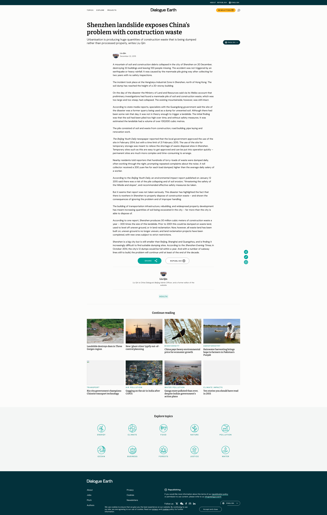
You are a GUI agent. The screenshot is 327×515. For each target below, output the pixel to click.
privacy (155, 509)
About (213, 2)
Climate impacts (213, 387)
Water (225, 456)
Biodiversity (172, 346)
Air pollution (134, 387)
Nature (194, 435)
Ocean (101, 456)
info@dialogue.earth (213, 496)
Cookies (130, 495)
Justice (194, 456)
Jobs (89, 495)
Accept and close (210, 509)
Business (132, 456)
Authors (90, 505)
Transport (93, 387)
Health (163, 296)
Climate (132, 435)
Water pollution (175, 387)
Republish (222, 2)
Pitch (89, 500)
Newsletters (224, 10)
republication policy (220, 494)
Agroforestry (211, 346)
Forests (163, 456)
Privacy (130, 490)
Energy (101, 435)
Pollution (226, 435)
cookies (165, 509)
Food (163, 435)
